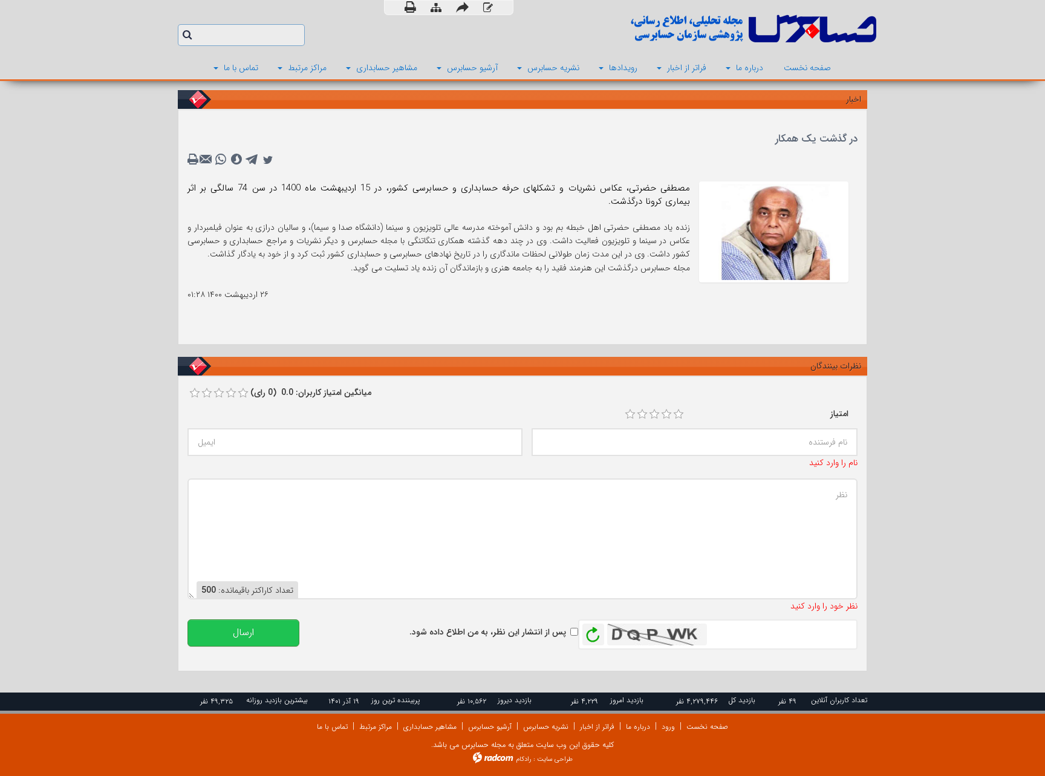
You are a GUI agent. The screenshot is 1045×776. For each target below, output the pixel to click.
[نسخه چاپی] (410, 8)
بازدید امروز (626, 700)
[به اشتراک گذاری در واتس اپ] (220, 159)
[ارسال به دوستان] (462, 8)
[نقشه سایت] (436, 8)
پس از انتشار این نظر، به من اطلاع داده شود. (487, 632)
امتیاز (839, 413)
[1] (630, 414)
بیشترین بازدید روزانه (277, 700)
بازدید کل (741, 700)
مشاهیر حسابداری (430, 726)
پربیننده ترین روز (395, 700)
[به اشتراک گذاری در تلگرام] (252, 159)
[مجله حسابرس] (704, 28)
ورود (668, 726)
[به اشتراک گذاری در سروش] (236, 159)
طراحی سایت (555, 759)
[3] (654, 414)
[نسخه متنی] (194, 159)
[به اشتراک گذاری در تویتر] (267, 159)
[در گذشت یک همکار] (773, 231)
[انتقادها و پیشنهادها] (488, 8)
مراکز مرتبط (375, 726)
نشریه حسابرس (545, 726)
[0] (194, 393)
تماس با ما (332, 726)
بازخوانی (593, 631)
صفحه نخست (707, 726)
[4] (666, 414)
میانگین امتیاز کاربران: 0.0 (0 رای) (310, 392)
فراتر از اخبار (597, 726)
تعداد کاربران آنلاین (839, 700)
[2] (642, 414)
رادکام (524, 759)
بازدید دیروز (515, 700)
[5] (678, 414)
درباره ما (638, 726)
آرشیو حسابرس (490, 726)
